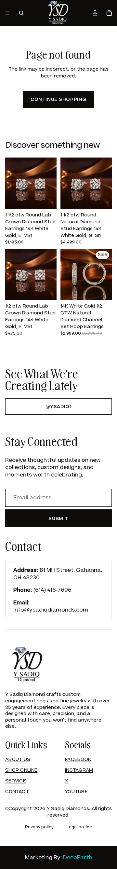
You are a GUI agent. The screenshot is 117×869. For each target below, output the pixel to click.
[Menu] (7, 13)
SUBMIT (58, 518)
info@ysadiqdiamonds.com (50, 610)
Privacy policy (39, 827)
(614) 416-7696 (52, 590)
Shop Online (21, 770)
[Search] (21, 13)
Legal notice (79, 827)
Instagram (79, 770)
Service (15, 781)
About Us (17, 759)
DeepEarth (77, 858)
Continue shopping (58, 99)
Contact (17, 791)
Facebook (78, 759)
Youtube (76, 791)
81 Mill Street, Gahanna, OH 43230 (57, 573)
